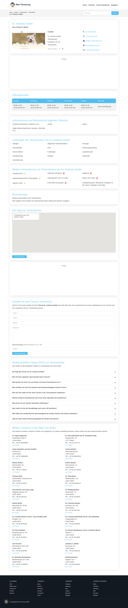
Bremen (39, 586)
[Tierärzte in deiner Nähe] (20, 4)
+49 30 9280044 (90, 32)
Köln (66, 588)
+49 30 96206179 (91, 36)
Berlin (39, 584)
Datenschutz (13, 586)
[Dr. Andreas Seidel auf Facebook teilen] (60, 49)
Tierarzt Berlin (32, 12)
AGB (11, 584)
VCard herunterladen (92, 50)
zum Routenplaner (19, 256)
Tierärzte (91, 5)
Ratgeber (114, 5)
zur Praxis (15, 445)
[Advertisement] (64, 74)
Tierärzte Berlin (23, 12)
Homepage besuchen (92, 45)
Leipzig (67, 591)
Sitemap (12, 593)
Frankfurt (67, 584)
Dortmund (40, 588)
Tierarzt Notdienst (103, 5)
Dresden (39, 591)
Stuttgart (67, 595)
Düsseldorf (40, 593)
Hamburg (67, 586)
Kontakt (12, 591)
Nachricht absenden (19, 353)
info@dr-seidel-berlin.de (93, 41)
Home (85, 5)
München (67, 593)
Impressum (13, 588)
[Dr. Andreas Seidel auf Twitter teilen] (63, 49)
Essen (39, 595)
